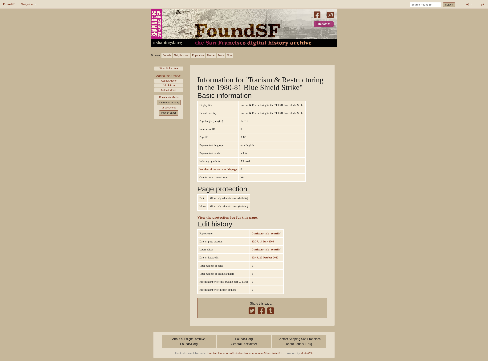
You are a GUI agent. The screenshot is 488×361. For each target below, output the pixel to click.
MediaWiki (307, 353)
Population (198, 55)
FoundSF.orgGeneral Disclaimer (244, 341)
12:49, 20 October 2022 (265, 257)
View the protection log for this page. (227, 217)
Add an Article (169, 80)
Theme (210, 55)
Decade (167, 55)
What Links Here (169, 68)
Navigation (27, 4)
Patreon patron (169, 113)
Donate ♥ (324, 24)
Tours (221, 55)
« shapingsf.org (167, 42)
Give (229, 55)
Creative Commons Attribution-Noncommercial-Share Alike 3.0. (245, 353)
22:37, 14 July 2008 (263, 241)
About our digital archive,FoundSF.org (189, 341)
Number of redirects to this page (218, 169)
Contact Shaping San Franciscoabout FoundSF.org (299, 341)
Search (449, 4)
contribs (275, 233)
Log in (481, 4)
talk (266, 233)
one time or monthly (169, 102)
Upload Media (168, 90)
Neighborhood (181, 55)
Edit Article (169, 85)
